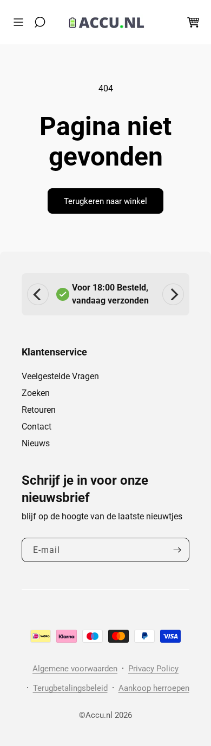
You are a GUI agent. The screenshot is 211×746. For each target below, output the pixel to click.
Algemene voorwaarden (74, 669)
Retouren (39, 410)
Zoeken (36, 393)
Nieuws (36, 443)
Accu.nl (99, 715)
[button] (21, 22)
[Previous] (38, 294)
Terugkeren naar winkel (105, 201)
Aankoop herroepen (153, 688)
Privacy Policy (153, 669)
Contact (36, 426)
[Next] (173, 294)
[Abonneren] (177, 550)
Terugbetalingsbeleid (70, 688)
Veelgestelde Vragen (60, 376)
